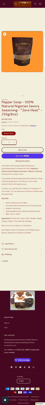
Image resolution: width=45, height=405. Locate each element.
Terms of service (23, 400)
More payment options (23, 161)
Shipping (4, 122)
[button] (4, 4)
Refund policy (35, 396)
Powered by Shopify (23, 396)
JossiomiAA (14, 396)
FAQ (5, 327)
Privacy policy (12, 400)
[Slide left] (18, 95)
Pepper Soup (9, 133)
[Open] (5, 399)
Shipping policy (34, 400)
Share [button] (6, 261)
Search (6, 323)
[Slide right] (27, 95)
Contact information (23, 403)
